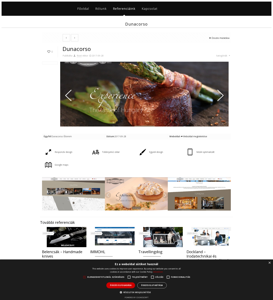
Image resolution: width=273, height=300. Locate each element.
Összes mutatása (220, 37)
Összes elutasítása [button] (152, 285)
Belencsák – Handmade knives (62, 254)
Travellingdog (150, 251)
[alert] (136, 279)
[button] (136, 292)
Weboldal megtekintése (195, 136)
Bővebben (158, 272)
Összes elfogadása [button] (120, 285)
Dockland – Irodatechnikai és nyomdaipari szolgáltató (208, 256)
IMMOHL (97, 251)
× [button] (269, 263)
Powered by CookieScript (137, 297)
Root (79, 55)
